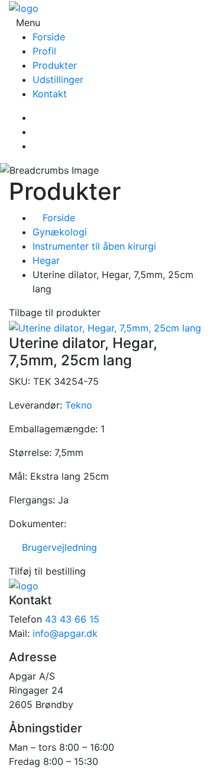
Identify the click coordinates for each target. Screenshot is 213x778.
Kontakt (50, 94)
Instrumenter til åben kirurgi (94, 246)
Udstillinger (58, 79)
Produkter (55, 65)
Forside (49, 37)
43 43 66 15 (72, 619)
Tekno (78, 405)
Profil (44, 51)
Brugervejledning (56, 547)
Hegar (46, 260)
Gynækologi (60, 232)
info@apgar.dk (65, 633)
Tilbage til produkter (55, 312)
